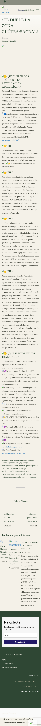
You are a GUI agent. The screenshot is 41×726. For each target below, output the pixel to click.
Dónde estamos (7, 663)
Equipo (4, 659)
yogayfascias (30, 477)
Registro (21, 10)
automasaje (28, 460)
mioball (22, 466)
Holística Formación (9, 713)
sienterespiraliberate (10, 468)
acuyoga (19, 460)
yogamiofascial (18, 477)
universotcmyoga (22, 471)
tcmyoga (22, 468)
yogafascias (30, 474)
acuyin (12, 460)
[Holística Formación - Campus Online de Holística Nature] (5, 10)
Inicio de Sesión (29, 10)
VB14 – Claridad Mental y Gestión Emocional (4, 552)
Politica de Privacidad (9, 667)
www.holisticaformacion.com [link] (13, 453)
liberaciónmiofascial (10, 466)
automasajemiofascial (10, 463)
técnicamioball (8, 471)
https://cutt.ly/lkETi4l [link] (10, 140)
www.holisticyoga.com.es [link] (12, 447)
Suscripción (20, 642)
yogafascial (20, 474)
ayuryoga (24, 463)
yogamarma (6, 477)
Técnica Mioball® (9, 41)
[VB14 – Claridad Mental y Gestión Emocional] (1, 542)
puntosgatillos (32, 466)
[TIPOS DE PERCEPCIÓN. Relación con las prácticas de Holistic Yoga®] (15, 543)
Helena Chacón (21, 501)
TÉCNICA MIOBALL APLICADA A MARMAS (29, 546)
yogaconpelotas (8, 474)
